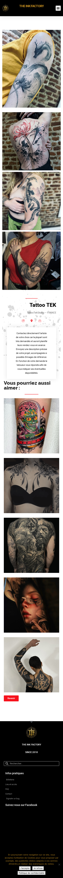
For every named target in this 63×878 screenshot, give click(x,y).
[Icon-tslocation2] (31, 320)
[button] (58, 8)
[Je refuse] (59, 864)
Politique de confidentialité (31, 873)
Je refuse (38, 868)
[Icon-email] (39, 320)
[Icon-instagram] (23, 320)
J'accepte (25, 868)
